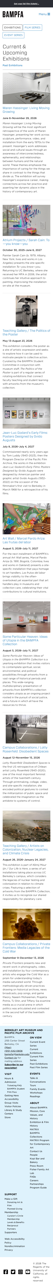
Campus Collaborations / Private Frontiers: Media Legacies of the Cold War (26, 947)
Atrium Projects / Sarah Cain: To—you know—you (26, 242)
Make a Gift (11, 1199)
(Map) (8, 1047)
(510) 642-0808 (14, 1051)
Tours (33, 1085)
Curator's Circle (15, 1216)
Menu (43, 14)
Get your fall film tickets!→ (26, 4)
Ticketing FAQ (14, 1085)
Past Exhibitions (12, 65)
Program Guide (38, 1187)
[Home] (15, 14)
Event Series (13, 35)
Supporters (11, 1232)
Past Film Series (39, 1067)
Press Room (36, 1166)
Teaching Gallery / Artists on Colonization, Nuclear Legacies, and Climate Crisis (25, 849)
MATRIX (34, 1129)
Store (8, 1117)
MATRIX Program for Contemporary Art (40, 1144)
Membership (11, 1212)
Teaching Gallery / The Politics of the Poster (26, 332)
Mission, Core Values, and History (37, 1115)
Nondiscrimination (15, 1246)
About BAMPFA (38, 1107)
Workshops (36, 1092)
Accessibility (12, 1099)
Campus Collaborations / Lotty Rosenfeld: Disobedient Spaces (26, 749)
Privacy (9, 1250)
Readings (35, 1096)
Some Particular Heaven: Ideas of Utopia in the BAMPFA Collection (25, 640)
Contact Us (11, 1057)
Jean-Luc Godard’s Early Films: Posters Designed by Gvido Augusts (25, 436)
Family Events (37, 1089)
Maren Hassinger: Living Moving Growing (26, 109)
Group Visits (11, 1103)
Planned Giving (14, 1209)
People (34, 1155)
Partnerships (37, 1184)
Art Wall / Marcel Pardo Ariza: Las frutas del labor (24, 540)
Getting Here (12, 1095)
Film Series (32, 27)
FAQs (33, 1176)
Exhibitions (12, 27)
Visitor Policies (13, 1106)
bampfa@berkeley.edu (17, 1054)
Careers (34, 1180)
